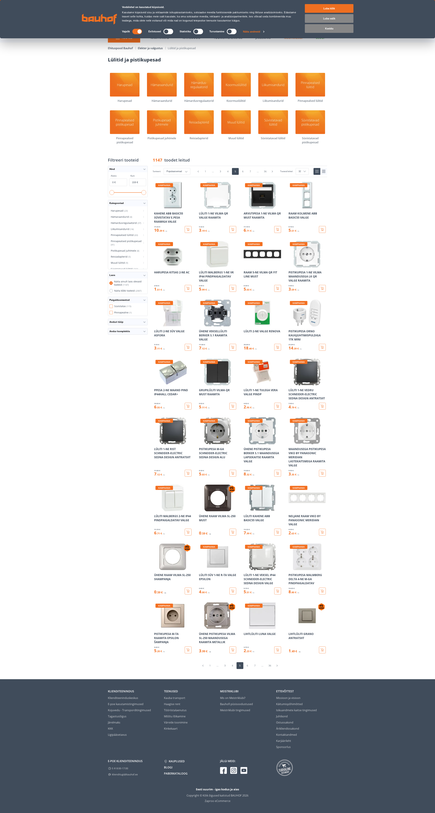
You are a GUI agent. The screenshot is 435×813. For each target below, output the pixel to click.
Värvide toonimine (176, 722)
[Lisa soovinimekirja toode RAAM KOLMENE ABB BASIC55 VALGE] (291, 206)
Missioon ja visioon (288, 698)
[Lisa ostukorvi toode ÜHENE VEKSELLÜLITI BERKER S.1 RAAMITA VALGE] (232, 347)
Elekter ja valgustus (150, 48)
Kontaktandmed (286, 735)
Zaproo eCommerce (217, 801)
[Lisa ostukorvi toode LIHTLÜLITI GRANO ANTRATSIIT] (322, 650)
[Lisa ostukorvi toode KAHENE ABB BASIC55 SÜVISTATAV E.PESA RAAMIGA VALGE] (188, 229)
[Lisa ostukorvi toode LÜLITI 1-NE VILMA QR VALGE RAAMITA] (232, 229)
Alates (114, 175)
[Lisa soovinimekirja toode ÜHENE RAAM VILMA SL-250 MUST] (201, 509)
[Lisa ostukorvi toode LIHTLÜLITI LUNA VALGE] (277, 650)
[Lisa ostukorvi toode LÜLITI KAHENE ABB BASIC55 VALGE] (277, 532)
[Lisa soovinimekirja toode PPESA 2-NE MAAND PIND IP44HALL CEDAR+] (157, 383)
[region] (240, 417)
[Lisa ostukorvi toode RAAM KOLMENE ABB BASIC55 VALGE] (322, 229)
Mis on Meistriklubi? (232, 698)
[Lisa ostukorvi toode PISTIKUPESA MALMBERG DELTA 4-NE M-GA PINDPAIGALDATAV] (322, 591)
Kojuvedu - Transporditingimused (129, 710)
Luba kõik (329, 8)
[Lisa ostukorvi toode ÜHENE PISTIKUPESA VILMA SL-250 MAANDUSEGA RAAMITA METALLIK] (232, 650)
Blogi (168, 767)
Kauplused (176, 761)
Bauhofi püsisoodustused (236, 704)
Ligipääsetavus (117, 735)
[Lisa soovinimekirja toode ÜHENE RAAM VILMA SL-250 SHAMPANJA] (157, 567)
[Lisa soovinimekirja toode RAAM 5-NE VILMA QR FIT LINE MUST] (246, 265)
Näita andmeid (251, 31)
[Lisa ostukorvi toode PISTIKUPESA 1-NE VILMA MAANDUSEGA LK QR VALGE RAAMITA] (322, 288)
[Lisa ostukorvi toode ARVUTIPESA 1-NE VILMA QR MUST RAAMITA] (277, 229)
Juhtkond (282, 716)
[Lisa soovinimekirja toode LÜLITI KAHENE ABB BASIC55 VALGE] (246, 509)
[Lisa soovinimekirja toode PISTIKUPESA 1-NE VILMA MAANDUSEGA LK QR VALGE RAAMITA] (291, 265)
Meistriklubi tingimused (235, 710)
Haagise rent (172, 704)
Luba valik (329, 18)
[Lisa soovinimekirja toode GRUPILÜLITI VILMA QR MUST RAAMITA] (201, 383)
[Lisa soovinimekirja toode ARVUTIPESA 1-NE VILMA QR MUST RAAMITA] (246, 206)
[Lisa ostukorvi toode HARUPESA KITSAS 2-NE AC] (188, 288)
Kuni (132, 175)
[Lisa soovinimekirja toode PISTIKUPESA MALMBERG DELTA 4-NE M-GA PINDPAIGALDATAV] (291, 567)
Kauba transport (174, 698)
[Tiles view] (317, 171)
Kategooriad (116, 203)
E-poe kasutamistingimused (125, 704)
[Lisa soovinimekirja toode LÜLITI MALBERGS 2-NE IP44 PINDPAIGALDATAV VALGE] (157, 509)
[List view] (323, 171)
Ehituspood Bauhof (121, 48)
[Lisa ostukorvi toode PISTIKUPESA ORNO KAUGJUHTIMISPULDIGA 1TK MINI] (322, 347)
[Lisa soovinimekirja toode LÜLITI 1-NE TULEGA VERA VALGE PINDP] (246, 383)
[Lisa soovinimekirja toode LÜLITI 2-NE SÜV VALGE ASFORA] (157, 324)
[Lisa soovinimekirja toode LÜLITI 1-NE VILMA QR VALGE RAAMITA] (201, 206)
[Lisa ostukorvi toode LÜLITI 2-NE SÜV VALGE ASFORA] (188, 347)
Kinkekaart (171, 728)
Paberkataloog (176, 773)
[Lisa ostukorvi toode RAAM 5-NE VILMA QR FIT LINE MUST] (277, 288)
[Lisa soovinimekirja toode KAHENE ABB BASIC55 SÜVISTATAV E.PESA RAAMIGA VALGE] (157, 206)
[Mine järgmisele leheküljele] (272, 171)
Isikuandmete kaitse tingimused (296, 710)
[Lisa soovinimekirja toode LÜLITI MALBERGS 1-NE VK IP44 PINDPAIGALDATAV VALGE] (201, 265)
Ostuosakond (284, 722)
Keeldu (329, 28)
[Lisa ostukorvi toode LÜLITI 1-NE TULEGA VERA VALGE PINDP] (277, 406)
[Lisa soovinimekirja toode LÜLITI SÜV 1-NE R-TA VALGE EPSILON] (201, 567)
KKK (110, 728)
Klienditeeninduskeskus (123, 698)
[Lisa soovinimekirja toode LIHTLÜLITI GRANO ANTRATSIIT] (291, 626)
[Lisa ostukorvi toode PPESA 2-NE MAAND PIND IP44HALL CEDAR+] (188, 406)
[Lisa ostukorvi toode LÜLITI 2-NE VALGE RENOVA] (277, 347)
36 (265, 171)
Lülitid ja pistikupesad (182, 48)
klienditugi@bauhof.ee (125, 774)
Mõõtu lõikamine (175, 716)
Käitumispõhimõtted (289, 704)
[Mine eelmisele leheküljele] (198, 171)
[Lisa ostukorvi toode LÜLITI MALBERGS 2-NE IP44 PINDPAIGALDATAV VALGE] (188, 532)
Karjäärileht (283, 741)
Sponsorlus (283, 747)
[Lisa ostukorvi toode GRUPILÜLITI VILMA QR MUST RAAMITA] (232, 406)
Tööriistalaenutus (175, 710)
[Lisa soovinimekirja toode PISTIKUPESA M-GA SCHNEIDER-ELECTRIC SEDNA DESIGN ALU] (201, 442)
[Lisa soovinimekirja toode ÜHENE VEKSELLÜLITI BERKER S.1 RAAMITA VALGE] (201, 324)
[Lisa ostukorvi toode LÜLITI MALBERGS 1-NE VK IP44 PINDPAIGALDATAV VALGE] (232, 288)
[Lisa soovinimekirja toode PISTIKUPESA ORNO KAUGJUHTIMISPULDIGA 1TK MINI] (291, 324)
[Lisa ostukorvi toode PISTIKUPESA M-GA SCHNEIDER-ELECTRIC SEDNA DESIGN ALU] (232, 473)
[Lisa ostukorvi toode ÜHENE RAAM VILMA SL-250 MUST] (232, 532)
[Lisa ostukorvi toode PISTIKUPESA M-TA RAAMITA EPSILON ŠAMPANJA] (188, 650)
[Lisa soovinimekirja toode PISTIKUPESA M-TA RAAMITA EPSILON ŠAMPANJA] (157, 626)
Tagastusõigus (117, 716)
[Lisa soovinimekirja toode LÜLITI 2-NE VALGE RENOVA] (246, 324)
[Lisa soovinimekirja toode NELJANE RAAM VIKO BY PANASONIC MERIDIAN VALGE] (291, 509)
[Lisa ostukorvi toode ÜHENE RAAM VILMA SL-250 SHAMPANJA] (188, 591)
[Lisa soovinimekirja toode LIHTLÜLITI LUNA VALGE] (246, 626)
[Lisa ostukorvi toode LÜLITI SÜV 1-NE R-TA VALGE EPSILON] (232, 591)
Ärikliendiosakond (287, 728)
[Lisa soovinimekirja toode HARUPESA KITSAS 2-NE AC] (157, 265)
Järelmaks (114, 722)
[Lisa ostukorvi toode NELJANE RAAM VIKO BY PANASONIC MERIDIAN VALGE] (322, 532)
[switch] (168, 31)
